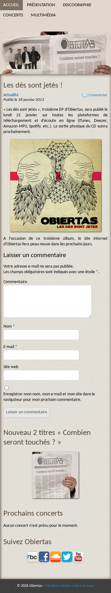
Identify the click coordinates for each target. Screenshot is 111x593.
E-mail (10, 347)
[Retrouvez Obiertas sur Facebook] (44, 561)
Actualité (10, 95)
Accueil (11, 4)
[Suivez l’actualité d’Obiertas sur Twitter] (67, 561)
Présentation (41, 4)
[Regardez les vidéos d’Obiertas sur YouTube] (78, 561)
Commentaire (15, 282)
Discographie (77, 4)
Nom (9, 326)
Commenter (98, 95)
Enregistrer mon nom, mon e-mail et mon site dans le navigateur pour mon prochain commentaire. (49, 397)
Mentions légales (58, 586)
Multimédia (43, 15)
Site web (10, 367)
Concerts (13, 15)
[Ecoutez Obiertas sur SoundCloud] (55, 561)
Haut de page (84, 586)
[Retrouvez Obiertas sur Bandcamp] (32, 561)
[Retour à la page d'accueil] (55, 37)
